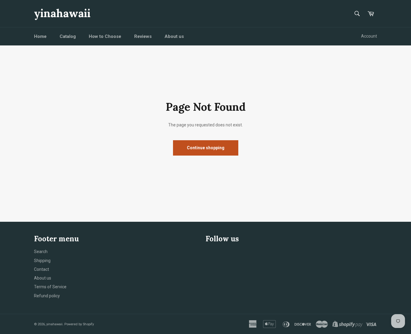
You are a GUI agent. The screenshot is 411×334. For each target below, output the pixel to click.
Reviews (143, 36)
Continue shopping (205, 147)
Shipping (42, 260)
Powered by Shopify (79, 324)
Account (369, 36)
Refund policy (47, 295)
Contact (41, 269)
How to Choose (105, 36)
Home (40, 36)
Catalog (68, 36)
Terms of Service (50, 286)
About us (174, 36)
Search (41, 251)
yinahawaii (62, 13)
